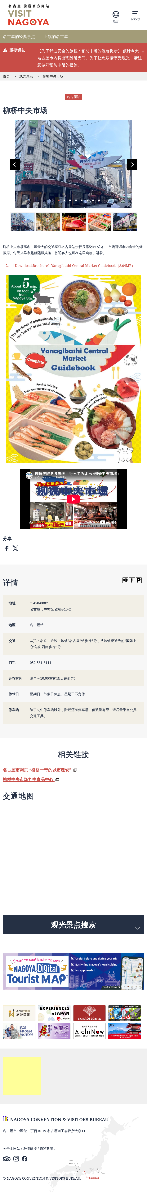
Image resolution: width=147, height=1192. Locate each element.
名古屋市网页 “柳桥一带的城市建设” (38, 769)
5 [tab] (81, 200)
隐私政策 (46, 1148)
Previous (15, 164)
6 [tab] (87, 200)
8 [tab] (99, 200)
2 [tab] (64, 200)
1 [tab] (58, 200)
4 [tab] (76, 200)
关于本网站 (11, 1148)
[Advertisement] (22, 1076)
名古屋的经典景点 (19, 36)
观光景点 (26, 76)
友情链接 (30, 1148)
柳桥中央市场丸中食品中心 (29, 779)
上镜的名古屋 (56, 36)
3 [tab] (70, 200)
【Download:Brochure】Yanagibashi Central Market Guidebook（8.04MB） (73, 266)
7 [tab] (93, 200)
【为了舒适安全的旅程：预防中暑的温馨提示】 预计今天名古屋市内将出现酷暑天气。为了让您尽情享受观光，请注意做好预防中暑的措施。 (89, 58)
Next (132, 164)
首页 (6, 76)
